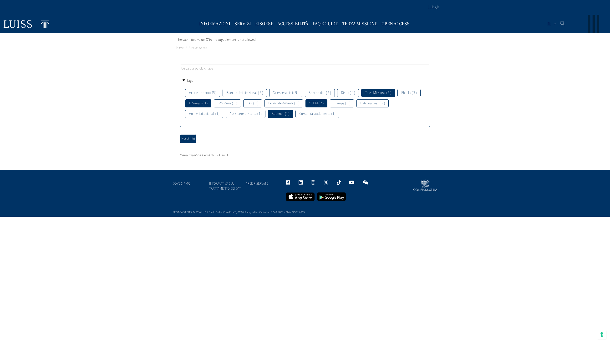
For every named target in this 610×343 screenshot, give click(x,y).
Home (180, 48)
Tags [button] (190, 81)
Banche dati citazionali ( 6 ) (244, 93)
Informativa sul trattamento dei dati (225, 186)
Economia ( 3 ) (227, 103)
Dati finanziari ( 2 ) (372, 103)
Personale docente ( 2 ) (283, 103)
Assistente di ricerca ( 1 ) (245, 114)
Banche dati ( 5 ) (320, 93)
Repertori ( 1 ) (280, 114)
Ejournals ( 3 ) (198, 103)
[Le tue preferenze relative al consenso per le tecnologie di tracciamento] (601, 334)
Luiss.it (433, 7)
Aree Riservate (257, 183)
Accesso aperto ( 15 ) (202, 93)
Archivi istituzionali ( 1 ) (204, 114)
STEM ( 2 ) (316, 103)
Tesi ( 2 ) (252, 103)
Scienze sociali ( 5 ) (286, 93)
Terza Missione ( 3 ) (378, 93)
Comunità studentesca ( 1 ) (317, 114)
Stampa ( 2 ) (342, 103)
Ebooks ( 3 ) (409, 93)
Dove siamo (181, 183)
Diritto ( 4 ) (348, 93)
